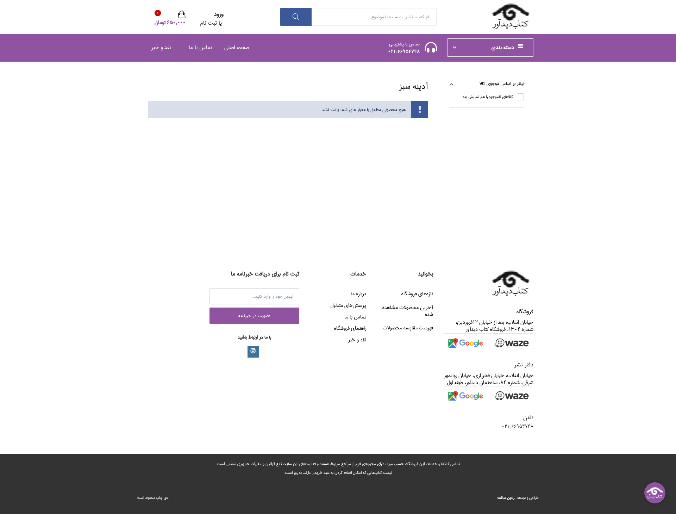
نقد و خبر (161, 47)
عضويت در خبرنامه (254, 315)
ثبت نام (208, 23)
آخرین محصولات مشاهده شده (407, 311)
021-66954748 (404, 51)
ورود (219, 14)
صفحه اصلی (236, 47)
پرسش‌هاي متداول (348, 305)
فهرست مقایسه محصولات (408, 328)
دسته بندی (504, 47)
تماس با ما (200, 47)
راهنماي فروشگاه (350, 328)
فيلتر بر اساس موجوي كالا (502, 83)
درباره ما (358, 293)
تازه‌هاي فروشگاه (417, 293)
